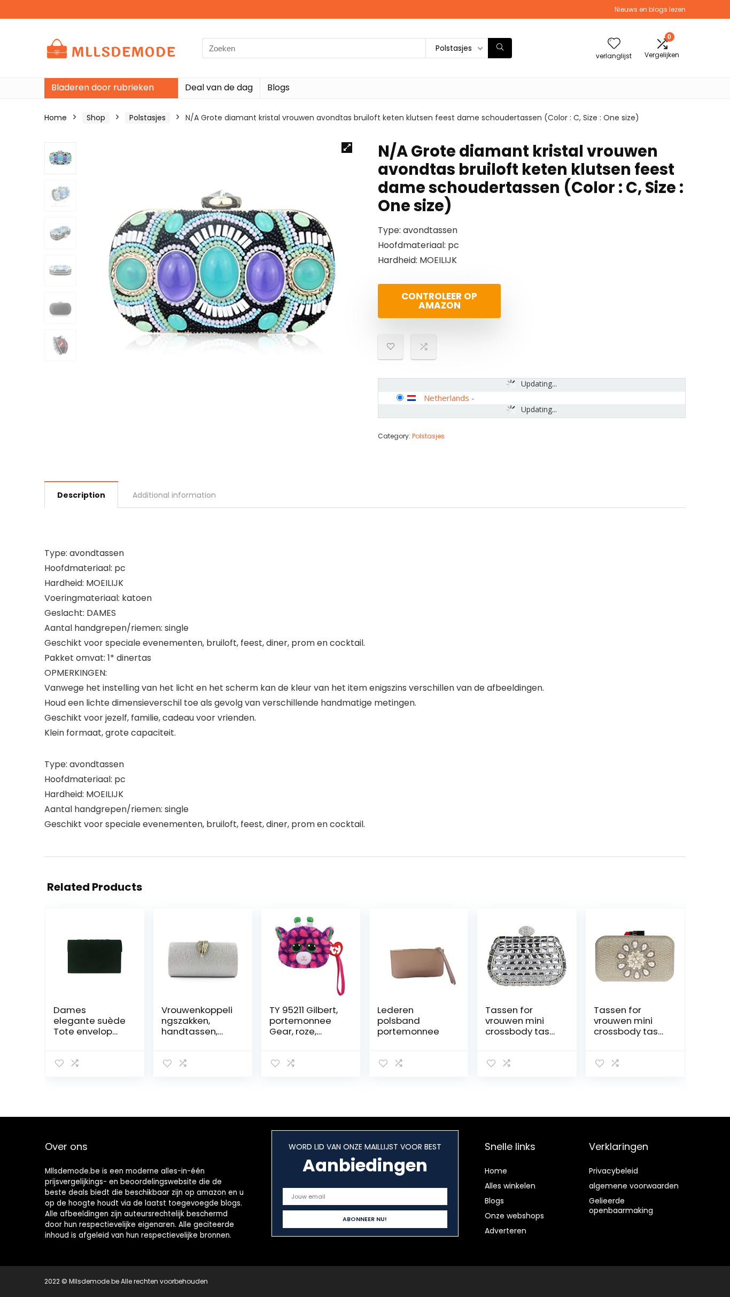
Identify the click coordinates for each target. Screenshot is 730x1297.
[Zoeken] (500, 48)
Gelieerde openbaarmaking (621, 1205)
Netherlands (446, 397)
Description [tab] (81, 495)
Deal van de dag (219, 87)
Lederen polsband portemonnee (408, 1020)
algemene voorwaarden (634, 1185)
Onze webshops (514, 1215)
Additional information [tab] (174, 495)
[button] (346, 147)
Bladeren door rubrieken (102, 87)
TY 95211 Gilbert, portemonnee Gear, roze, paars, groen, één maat (303, 1031)
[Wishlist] (614, 44)
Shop (96, 117)
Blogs (278, 87)
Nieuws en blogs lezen (650, 9)
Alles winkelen (510, 1185)
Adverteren (505, 1230)
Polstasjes (147, 117)
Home (55, 117)
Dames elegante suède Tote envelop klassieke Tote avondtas (89, 1031)
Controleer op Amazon (439, 301)
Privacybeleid (613, 1170)
